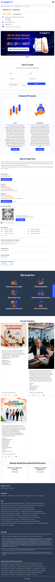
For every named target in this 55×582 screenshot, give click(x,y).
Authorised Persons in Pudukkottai (8, 574)
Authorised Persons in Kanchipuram (8, 566)
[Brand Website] (29, 579)
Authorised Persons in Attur (6, 563)
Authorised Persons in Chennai (20, 563)
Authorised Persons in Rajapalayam (24, 574)
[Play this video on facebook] (41, 345)
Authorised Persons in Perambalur (35, 572)
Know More (15, 149)
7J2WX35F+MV (4, 263)
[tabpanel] (27, 43)
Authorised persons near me (6, 6)
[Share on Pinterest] (9, 395)
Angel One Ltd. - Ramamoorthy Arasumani (15, 468)
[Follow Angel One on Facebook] (26, 579)
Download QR (20, 219)
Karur (21, 6)
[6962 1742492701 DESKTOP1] (53, 291)
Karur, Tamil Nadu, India (6, 264)
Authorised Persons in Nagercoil (24, 570)
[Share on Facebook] (3, 395)
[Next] (53, 125)
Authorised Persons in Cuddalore (7, 564)
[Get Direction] (12, 264)
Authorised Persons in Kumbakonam (23, 568)
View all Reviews (17, 14)
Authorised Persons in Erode (36, 564)
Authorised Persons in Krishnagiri (8, 568)
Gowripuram (11, 488)
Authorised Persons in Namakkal (38, 570)
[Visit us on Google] (27, 579)
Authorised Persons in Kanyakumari (24, 566)
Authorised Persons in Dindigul (22, 564)
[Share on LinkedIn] (6, 395)
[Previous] (1, 125)
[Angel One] (7, 2)
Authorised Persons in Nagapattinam (8, 570)
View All (15, 201)
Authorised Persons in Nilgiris (7, 572)
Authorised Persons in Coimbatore (35, 563)
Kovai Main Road (4, 488)
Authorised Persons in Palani (20, 572)
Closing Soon (18, 26)
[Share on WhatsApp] (16, 395)
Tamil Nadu (16, 6)
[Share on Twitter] (12, 395)
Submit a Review (6, 179)
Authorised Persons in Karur (39, 566)
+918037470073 (8, 24)
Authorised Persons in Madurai (39, 568)
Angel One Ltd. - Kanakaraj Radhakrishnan (40, 468)
